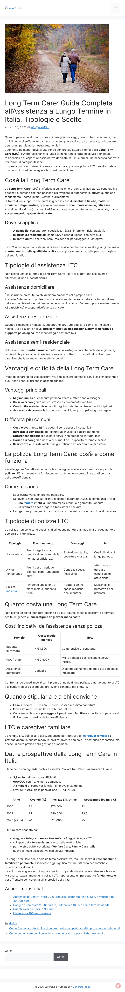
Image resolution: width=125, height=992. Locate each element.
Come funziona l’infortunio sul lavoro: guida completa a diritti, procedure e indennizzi (64, 928)
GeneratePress (81, 986)
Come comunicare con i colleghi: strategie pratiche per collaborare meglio (57, 933)
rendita (28, 503)
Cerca (9, 950)
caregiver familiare (96, 735)
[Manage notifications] (118, 985)
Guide (13, 923)
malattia (11, 591)
